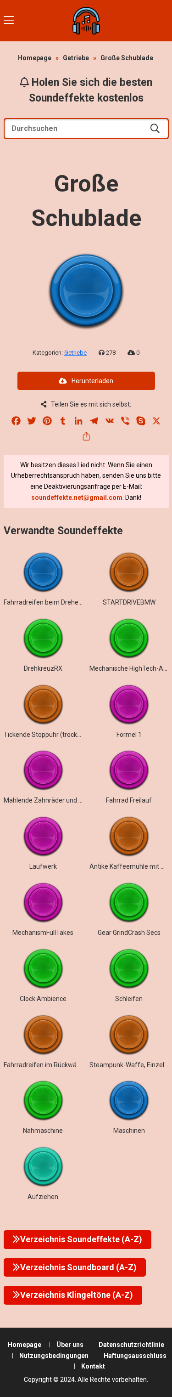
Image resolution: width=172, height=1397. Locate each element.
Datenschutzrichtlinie (131, 1344)
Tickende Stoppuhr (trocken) (45, 734)
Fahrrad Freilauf (129, 800)
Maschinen (129, 1130)
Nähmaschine (43, 1130)
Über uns (69, 1344)
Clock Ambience (43, 998)
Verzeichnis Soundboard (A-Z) (78, 1267)
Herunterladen (92, 381)
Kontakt (93, 1366)
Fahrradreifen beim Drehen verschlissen (61, 602)
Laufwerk (43, 866)
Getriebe (76, 58)
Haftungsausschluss (135, 1355)
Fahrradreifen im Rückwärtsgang (51, 1065)
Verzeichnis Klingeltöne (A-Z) (76, 1295)
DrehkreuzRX (43, 668)
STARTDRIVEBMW (129, 602)
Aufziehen (43, 1196)
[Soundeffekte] (86, 20)
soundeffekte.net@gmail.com (76, 497)
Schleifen (129, 998)
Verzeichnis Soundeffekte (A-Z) (81, 1239)
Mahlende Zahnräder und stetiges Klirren (63, 800)
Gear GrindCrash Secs (129, 932)
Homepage (34, 58)
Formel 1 (129, 734)
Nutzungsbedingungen (54, 1355)
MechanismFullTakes (42, 932)
